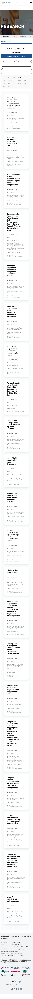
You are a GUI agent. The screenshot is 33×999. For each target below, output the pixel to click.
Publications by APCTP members (16, 48)
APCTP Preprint (16, 52)
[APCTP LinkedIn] (12, 989)
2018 (19, 77)
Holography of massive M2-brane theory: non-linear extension (12, 497)
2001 (4, 86)
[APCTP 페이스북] (16, 989)
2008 (19, 80)
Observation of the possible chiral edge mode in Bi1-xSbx (13, 141)
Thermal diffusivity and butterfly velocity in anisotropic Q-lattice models (13, 820)
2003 (19, 83)
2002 (25, 83)
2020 (9, 77)
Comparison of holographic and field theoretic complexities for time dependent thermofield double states (13, 860)
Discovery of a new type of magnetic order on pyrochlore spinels (13, 689)
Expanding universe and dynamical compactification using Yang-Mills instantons (13, 103)
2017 (25, 77)
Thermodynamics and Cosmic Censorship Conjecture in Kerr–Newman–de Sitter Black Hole (13, 389)
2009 (14, 80)
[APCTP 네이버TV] (19, 989)
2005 (9, 83)
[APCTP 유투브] (21, 989)
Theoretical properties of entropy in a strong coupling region (13, 351)
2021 (4, 77)
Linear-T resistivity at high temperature (13, 899)
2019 (14, 77)
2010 (9, 80)
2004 (14, 83)
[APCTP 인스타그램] (14, 989)
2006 (4, 83)
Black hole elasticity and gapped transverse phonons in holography (12, 311)
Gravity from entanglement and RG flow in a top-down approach (13, 425)
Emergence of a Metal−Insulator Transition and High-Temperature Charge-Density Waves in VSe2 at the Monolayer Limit (13, 222)
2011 (4, 80)
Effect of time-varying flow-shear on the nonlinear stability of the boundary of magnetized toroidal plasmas (13, 609)
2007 (24, 80)
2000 (9, 86)
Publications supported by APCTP (16, 56)
